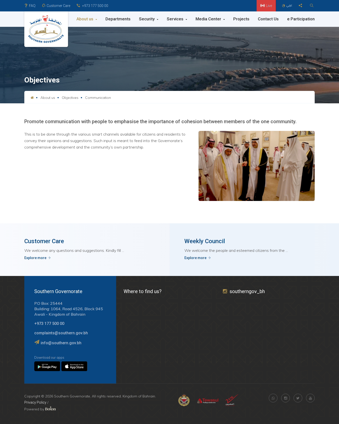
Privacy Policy (35, 402)
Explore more (35, 258)
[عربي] (284, 6)
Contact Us (268, 18)
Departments (118, 18)
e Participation (301, 18)
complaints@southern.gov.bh (61, 333)
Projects (241, 18)
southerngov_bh (247, 291)
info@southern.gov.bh (61, 343)
